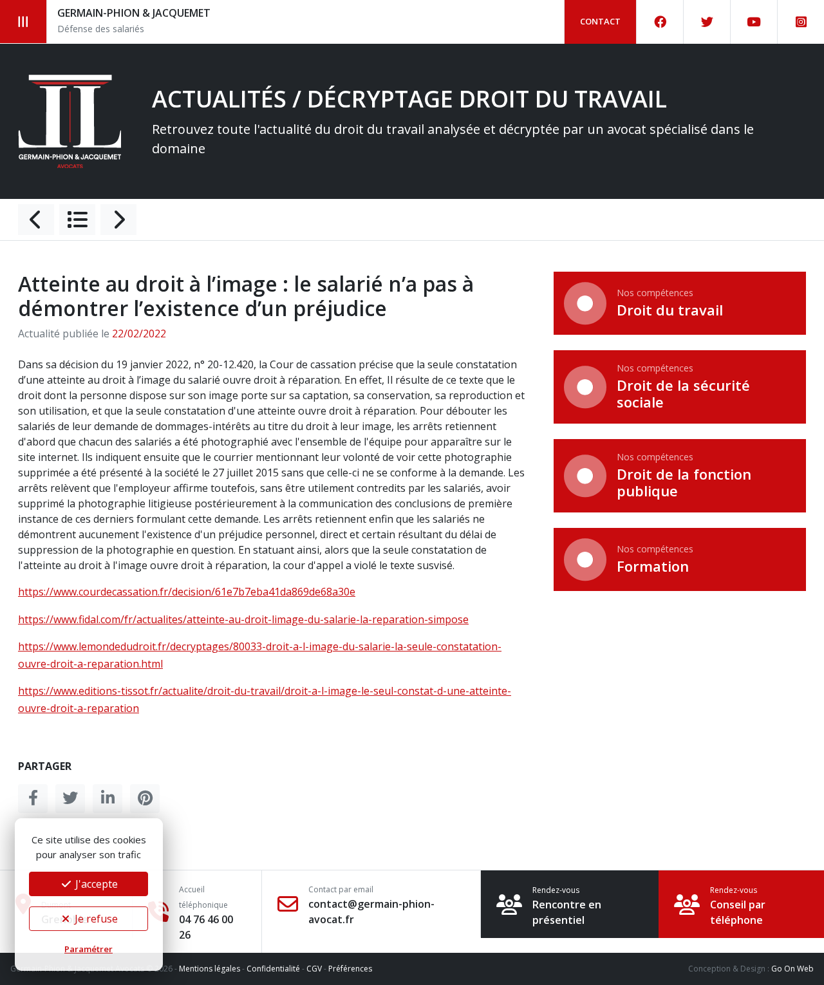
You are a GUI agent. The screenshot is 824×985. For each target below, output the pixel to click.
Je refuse (95, 919)
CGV (314, 968)
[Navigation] (23, 21)
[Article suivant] (118, 219)
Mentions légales (209, 968)
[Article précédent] (36, 219)
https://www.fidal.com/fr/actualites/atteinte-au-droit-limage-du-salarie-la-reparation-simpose (243, 619)
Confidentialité (273, 968)
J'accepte (95, 884)
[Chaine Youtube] (754, 22)
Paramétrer (88, 949)
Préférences (350, 968)
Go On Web (792, 968)
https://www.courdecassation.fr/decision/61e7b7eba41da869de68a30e (186, 592)
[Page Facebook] (660, 22)
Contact (600, 21)
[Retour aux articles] (77, 219)
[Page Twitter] (707, 22)
